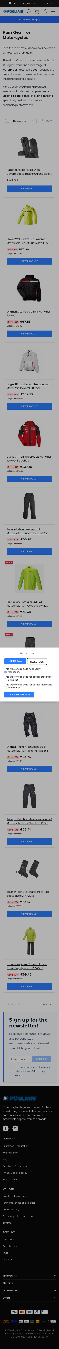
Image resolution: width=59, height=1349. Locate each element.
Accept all (16, 661)
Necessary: (14, 672)
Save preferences (20, 694)
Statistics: (13, 680)
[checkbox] (5, 672)
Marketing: (14, 687)
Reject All (37, 661)
